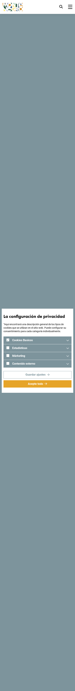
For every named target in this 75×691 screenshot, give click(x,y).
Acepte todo (35, 383)
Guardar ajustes (35, 374)
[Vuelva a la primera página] (13, 7)
